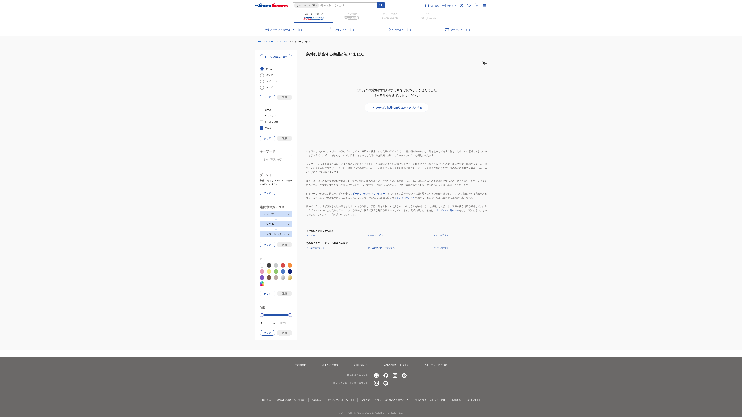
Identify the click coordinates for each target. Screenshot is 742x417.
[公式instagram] (395, 375)
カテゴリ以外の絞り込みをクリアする (399, 107)
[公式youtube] (404, 375)
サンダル (283, 41)
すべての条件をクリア (276, 57)
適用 (284, 97)
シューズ (270, 41)
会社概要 (456, 400)
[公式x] (376, 375)
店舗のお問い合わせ (394, 365)
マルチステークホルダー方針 (430, 400)
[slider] (262, 315)
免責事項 (316, 400)
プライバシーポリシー (339, 400)
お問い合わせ (361, 365)
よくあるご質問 (330, 365)
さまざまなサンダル (404, 197)
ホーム (258, 41)
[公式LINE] (385, 383)
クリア (267, 97)
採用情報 (472, 400)
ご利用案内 (300, 365)
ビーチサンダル (360, 193)
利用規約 (266, 400)
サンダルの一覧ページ (447, 210)
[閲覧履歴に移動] (461, 5)
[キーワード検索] (381, 5)
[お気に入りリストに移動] (469, 5)
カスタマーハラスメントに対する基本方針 (383, 400)
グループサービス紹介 (435, 365)
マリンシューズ (379, 193)
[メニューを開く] (484, 5)
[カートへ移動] (477, 5)
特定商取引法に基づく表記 (291, 400)
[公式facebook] (385, 375)
